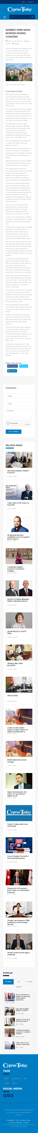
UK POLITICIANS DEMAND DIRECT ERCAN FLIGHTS (18, 600)
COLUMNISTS (11, 1120)
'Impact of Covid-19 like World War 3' (23, 1020)
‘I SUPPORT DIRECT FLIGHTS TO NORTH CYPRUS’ (15, 569)
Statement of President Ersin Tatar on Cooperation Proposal (18, 890)
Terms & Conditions (15, 1122)
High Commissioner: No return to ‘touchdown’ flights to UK (17, 794)
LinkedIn (13, 371)
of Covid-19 (16, 1078)
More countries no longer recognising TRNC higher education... (23, 997)
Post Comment (13, 432)
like (25, 1078)
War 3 (15, 1083)
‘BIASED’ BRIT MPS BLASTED (15, 664)
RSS (18, 1120)
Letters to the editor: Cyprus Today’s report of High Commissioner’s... (17, 730)
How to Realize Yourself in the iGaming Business (18, 857)
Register (31, 2)
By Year (30, 982)
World (6, 1078)
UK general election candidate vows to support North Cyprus (18, 537)
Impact (6, 1083)
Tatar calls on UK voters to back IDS (22, 1043)
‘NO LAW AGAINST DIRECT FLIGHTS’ (22, 1010)
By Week (8, 982)
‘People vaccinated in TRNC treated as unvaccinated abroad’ (18, 922)
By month (19, 984)
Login (23, 2)
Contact (25, 1122)
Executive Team (25, 1120)
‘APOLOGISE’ (12, 696)
